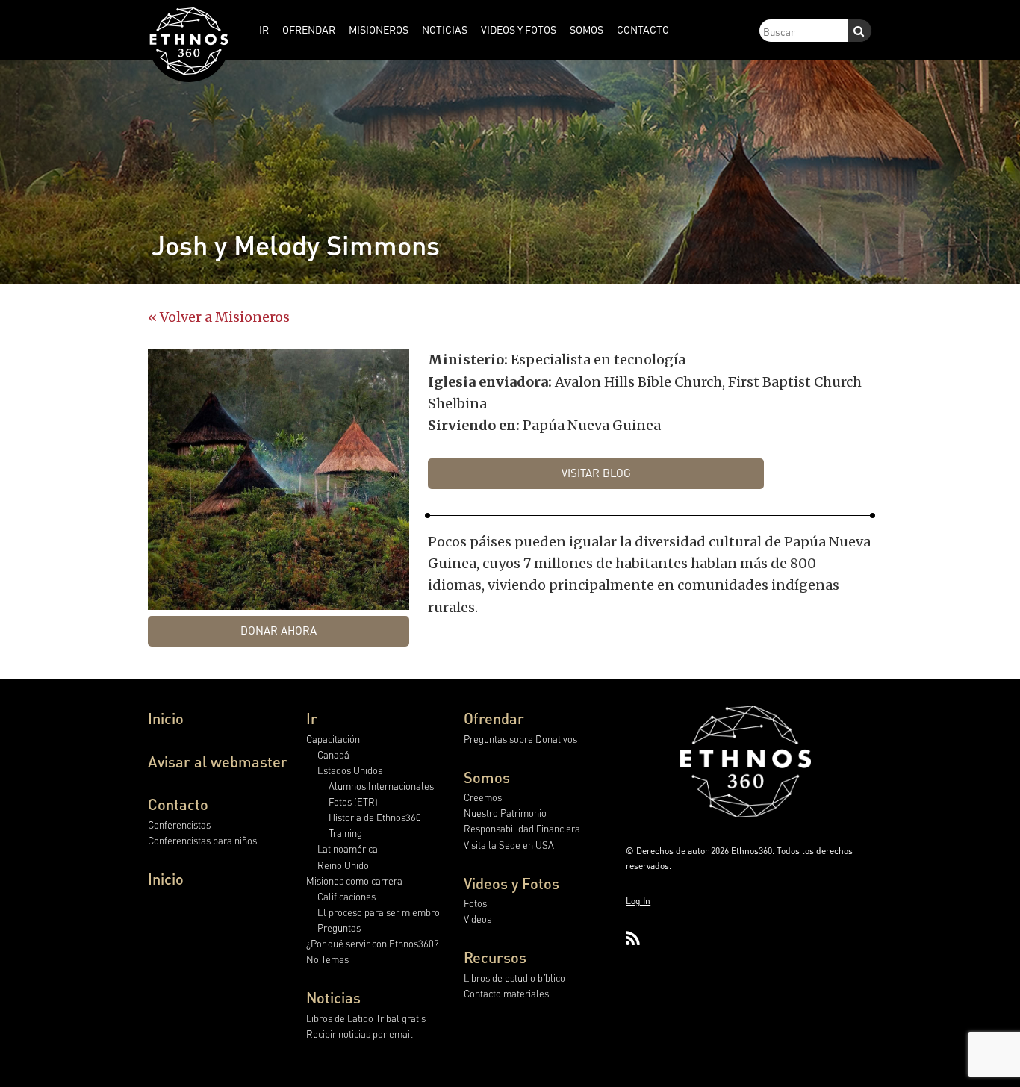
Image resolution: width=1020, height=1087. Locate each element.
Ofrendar (494, 718)
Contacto (178, 804)
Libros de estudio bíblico (514, 977)
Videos (477, 918)
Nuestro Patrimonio (505, 812)
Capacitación (333, 738)
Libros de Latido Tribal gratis (366, 1018)
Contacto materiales (506, 993)
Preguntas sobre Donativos (520, 738)
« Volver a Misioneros (219, 317)
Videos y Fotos (511, 883)
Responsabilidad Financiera (522, 828)
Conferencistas (179, 824)
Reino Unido (343, 865)
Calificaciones (346, 896)
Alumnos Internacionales (381, 785)
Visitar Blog (596, 472)
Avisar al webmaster (217, 761)
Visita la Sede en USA (509, 844)
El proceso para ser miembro (378, 912)
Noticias (333, 997)
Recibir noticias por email (359, 1033)
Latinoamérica (347, 848)
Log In (638, 900)
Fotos (475, 903)
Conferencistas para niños (202, 840)
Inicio (166, 718)
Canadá (333, 754)
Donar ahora (278, 630)
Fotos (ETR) (353, 801)
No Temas (327, 959)
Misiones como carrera (354, 880)
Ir (311, 718)
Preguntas (339, 927)
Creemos (483, 797)
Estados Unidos (349, 770)
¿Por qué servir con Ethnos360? (372, 943)
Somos (487, 777)
